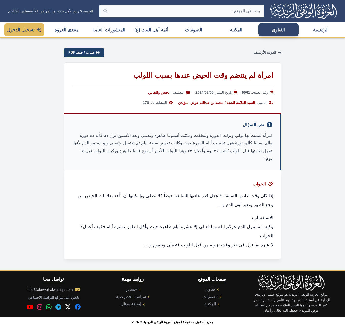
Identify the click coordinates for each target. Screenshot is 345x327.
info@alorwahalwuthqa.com (50, 289)
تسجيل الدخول (21, 29)
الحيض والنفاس (159, 92)
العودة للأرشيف (265, 52)
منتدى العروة (67, 29)
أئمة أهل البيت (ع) (151, 29)
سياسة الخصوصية (131, 296)
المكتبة (236, 29)
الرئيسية (321, 29)
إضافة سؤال (131, 304)
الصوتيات (193, 29)
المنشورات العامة (108, 29)
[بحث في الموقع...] (105, 11)
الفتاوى (278, 29)
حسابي (131, 289)
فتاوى (210, 289)
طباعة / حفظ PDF (81, 52)
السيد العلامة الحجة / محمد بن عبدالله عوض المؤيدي (216, 103)
